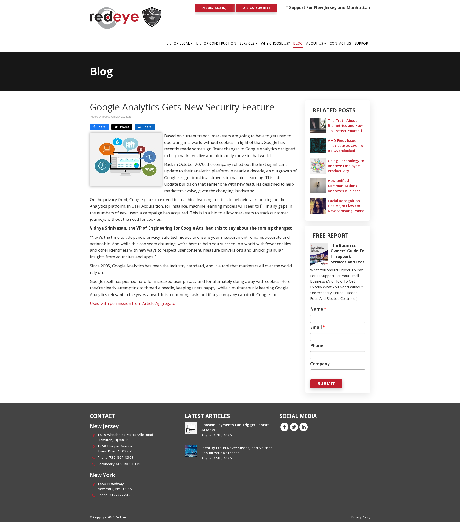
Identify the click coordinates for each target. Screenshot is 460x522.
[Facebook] (284, 426)
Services (247, 43)
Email (317, 327)
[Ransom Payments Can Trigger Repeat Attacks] (191, 428)
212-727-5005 (121, 495)
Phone (316, 345)
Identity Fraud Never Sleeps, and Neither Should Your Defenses (236, 450)
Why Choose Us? (275, 43)
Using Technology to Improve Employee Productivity (346, 165)
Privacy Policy (360, 517)
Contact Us (340, 43)
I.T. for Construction (216, 43)
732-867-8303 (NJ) (214, 8)
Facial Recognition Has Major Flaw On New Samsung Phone (346, 205)
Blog (298, 43)
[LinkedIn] (303, 426)
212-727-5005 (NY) (256, 8)
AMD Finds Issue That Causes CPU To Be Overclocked (345, 145)
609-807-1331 (128, 463)
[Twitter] (294, 426)
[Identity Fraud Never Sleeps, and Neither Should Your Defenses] (191, 451)
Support (362, 43)
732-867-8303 (121, 457)
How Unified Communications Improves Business (344, 185)
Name (318, 309)
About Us (315, 43)
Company (320, 363)
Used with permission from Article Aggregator (133, 303)
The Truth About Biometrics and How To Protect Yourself (345, 125)
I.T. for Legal (178, 43)
